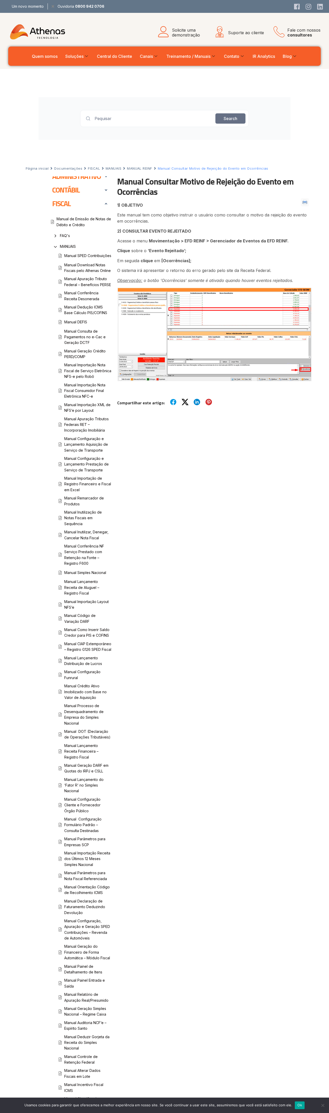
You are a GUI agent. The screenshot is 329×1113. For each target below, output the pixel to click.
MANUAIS (113, 168)
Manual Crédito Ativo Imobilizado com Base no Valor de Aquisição (85, 692)
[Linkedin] (320, 6)
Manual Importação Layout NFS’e (86, 604)
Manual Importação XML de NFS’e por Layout (87, 408)
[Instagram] (308, 6)
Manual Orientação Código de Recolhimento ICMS (87, 890)
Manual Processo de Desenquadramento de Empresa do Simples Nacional (84, 714)
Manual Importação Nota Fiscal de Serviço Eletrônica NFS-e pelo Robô (87, 371)
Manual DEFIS (75, 322)
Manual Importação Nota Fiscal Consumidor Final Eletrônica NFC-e (84, 391)
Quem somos (45, 56)
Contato (231, 56)
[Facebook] (297, 6)
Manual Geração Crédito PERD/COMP (85, 354)
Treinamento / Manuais (188, 56)
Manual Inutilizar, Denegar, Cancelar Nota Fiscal (86, 535)
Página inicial (37, 168)
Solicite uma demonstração (186, 33)
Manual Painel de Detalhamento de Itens (83, 969)
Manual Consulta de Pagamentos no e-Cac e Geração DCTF (85, 337)
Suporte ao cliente (246, 32)
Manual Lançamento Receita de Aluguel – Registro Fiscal (81, 587)
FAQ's (65, 235)
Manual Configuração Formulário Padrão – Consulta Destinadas (83, 825)
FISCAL (94, 168)
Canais (146, 56)
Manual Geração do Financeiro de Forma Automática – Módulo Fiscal (87, 952)
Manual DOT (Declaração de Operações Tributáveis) (87, 734)
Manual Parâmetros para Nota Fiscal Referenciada (85, 876)
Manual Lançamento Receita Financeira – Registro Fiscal (81, 751)
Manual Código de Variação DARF (80, 618)
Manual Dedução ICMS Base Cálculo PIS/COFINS (85, 310)
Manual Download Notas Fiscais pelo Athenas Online (87, 268)
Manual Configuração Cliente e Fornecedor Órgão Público (82, 805)
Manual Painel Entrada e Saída (84, 983)
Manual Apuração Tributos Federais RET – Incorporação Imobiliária (86, 425)
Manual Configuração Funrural (82, 675)
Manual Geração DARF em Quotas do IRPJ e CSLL (86, 768)
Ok (299, 1105)
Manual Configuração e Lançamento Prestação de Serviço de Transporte (86, 464)
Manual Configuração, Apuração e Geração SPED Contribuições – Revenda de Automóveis (87, 929)
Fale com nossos (304, 33)
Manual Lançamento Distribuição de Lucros (83, 661)
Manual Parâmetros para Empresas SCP (84, 842)
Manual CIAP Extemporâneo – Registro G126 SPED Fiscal (87, 647)
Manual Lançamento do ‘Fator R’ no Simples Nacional (84, 785)
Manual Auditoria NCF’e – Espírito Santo (85, 1025)
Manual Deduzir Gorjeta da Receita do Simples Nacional (86, 1043)
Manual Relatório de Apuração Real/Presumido (86, 997)
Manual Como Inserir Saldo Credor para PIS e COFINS (86, 632)
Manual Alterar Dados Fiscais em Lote (82, 1073)
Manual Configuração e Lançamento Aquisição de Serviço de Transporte (86, 444)
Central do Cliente (114, 56)
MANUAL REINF (139, 168)
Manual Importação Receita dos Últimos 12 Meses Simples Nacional (87, 859)
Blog (287, 56)
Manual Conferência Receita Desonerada (81, 296)
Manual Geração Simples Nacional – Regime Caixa (85, 1011)
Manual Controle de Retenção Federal (81, 1059)
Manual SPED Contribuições (87, 255)
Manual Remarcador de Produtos (84, 501)
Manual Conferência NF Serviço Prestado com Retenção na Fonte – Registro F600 (84, 554)
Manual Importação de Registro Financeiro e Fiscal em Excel (87, 484)
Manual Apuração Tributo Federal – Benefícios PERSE (87, 282)
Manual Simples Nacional (85, 572)
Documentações (68, 168)
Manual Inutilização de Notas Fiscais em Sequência (83, 518)
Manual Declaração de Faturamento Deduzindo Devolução (84, 907)
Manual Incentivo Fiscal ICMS (83, 1087)
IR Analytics (264, 56)
